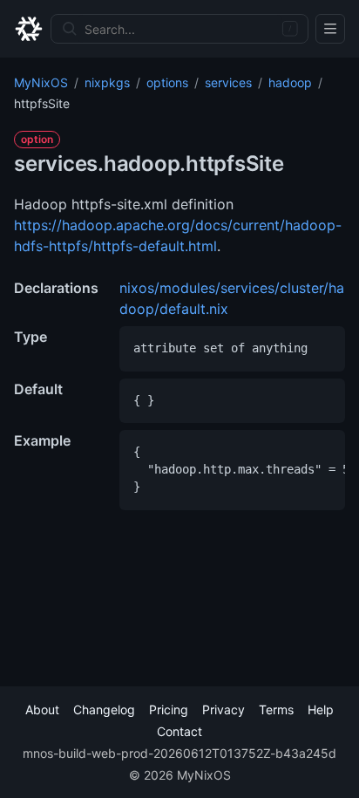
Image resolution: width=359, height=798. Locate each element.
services (228, 82)
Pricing (168, 709)
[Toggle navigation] (330, 29)
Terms (276, 709)
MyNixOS (41, 82)
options (167, 82)
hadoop (290, 82)
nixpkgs (107, 82)
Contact (179, 731)
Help (321, 709)
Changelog (104, 709)
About (42, 709)
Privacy (223, 709)
